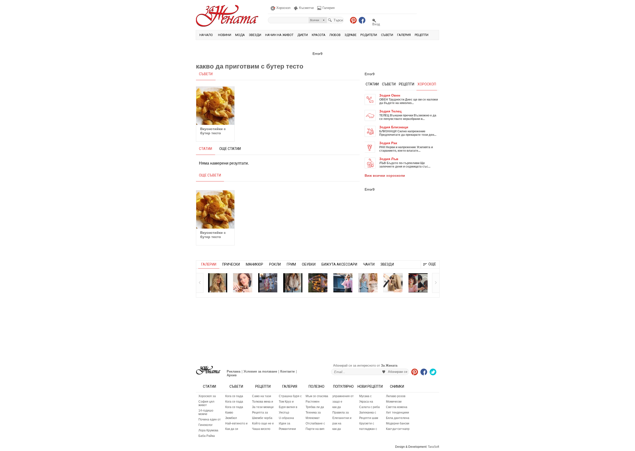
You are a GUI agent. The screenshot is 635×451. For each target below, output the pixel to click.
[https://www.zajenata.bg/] (208, 370)
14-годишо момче (205, 412)
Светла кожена (396, 407)
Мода (240, 35)
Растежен (312, 401)
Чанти (369, 264)
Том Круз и (286, 401)
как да (336, 407)
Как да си (231, 429)
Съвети (387, 35)
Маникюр (254, 264)
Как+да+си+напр (398, 429)
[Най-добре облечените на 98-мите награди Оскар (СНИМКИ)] (368, 282)
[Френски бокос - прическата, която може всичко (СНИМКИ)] (393, 282)
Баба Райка (206, 436)
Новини (224, 35)
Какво (229, 412)
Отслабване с (315, 423)
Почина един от (209, 419)
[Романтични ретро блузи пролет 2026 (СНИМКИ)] (292, 282)
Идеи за (284, 423)
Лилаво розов (395, 396)
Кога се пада (234, 396)
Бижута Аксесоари (339, 264)
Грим (291, 264)
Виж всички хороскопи (385, 175)
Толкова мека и (262, 401)
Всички (314, 20)
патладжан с (368, 429)
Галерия (404, 35)
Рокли (275, 264)
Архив (232, 375)
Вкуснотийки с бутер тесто (213, 131)
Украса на (366, 401)
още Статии (230, 149)
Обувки (309, 264)
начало (206, 35)
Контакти (287, 371)
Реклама (233, 371)
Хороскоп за (207, 396)
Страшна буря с (290, 396)
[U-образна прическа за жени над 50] (242, 282)
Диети (302, 35)
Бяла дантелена (397, 418)
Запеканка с (367, 412)
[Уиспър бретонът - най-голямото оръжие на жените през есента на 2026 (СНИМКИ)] (217, 282)
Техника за (313, 412)
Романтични (287, 429)
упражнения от (343, 396)
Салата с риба (369, 407)
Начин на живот (279, 35)
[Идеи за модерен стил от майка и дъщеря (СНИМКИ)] (267, 282)
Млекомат (313, 418)
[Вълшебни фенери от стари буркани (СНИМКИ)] (317, 282)
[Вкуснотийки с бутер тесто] (215, 106)
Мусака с (365, 396)
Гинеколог (205, 425)
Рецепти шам (368, 418)
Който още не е (263, 423)
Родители (368, 35)
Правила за (340, 412)
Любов (335, 35)
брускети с (366, 423)
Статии (209, 386)
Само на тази (261, 396)
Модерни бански (397, 423)
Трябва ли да (315, 407)
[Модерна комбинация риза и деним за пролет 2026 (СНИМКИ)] (342, 282)
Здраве (350, 35)
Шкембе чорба (262, 418)
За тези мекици (263, 407)
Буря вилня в (288, 407)
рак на (336, 423)
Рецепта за (260, 412)
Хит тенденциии (397, 412)
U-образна (286, 418)
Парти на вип (315, 429)
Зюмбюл (231, 418)
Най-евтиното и (236, 423)
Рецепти (421, 35)
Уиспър (284, 412)
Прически (231, 264)
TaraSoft (433, 447)
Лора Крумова (208, 430)
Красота (318, 35)
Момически (394, 401)
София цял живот (206, 403)
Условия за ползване (260, 371)
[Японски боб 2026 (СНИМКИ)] (418, 282)
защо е (337, 401)
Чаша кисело (261, 429)
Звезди (255, 35)
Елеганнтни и (341, 418)
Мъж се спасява (317, 396)
